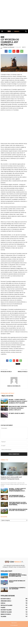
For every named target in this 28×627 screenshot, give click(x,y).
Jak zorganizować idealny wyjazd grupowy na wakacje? (17, 496)
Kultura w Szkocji (6, 598)
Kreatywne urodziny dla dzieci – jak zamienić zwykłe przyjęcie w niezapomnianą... (18, 503)
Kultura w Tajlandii (6, 610)
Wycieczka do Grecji (6, 371)
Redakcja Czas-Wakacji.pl (8, 47)
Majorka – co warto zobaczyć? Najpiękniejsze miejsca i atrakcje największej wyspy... (17, 490)
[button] (26, 31)
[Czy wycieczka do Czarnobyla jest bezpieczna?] (4, 589)
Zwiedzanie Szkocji (6, 601)
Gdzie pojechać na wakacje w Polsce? (17, 581)
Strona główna (4, 34)
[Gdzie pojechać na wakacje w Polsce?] (4, 582)
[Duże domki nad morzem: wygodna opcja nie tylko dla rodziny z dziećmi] (4, 511)
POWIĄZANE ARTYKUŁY (7, 393)
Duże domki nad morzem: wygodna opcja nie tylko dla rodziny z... (18, 510)
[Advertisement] (14, 15)
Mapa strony (14, 622)
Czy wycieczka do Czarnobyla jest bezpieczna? (17, 588)
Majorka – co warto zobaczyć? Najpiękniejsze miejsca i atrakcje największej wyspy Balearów (18, 401)
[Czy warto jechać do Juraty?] (4, 415)
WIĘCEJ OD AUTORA (7, 396)
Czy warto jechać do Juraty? (16, 413)
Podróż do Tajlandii (6, 612)
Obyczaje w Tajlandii (6, 605)
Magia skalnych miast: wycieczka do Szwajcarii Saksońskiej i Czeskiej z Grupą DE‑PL (18, 408)
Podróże (2, 36)
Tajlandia (3, 616)
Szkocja (3, 603)
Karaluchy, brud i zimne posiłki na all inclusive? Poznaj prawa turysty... (11, 478)
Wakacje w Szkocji (6, 614)
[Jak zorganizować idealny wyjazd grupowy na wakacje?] (4, 497)
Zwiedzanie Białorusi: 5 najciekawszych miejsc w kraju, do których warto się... (18, 575)
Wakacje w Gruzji (22, 371)
